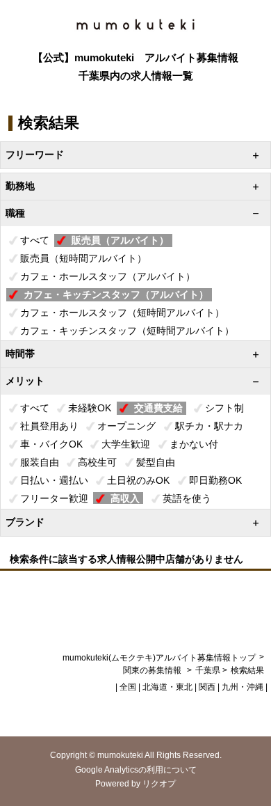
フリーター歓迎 (54, 498)
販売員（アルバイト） (120, 240)
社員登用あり (49, 426)
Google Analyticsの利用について (136, 770)
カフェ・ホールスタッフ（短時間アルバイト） (122, 312)
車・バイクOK (51, 444)
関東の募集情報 (153, 670)
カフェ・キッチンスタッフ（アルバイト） (116, 294)
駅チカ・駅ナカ (209, 426)
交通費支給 (158, 407)
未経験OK (89, 407)
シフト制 (224, 407)
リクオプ (159, 784)
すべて (34, 240)
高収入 (125, 498)
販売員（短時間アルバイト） (83, 258)
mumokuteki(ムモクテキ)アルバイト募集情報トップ (159, 658)
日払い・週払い (54, 480)
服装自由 (39, 462)
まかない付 (194, 444)
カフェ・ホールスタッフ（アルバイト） (107, 276)
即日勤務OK (215, 480)
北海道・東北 (167, 687)
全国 (128, 687)
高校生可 (97, 462)
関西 (207, 687)
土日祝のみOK (138, 480)
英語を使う (187, 498)
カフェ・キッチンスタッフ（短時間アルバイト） (127, 330)
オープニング (126, 426)
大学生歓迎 (125, 444)
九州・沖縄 (242, 687)
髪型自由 (155, 462)
